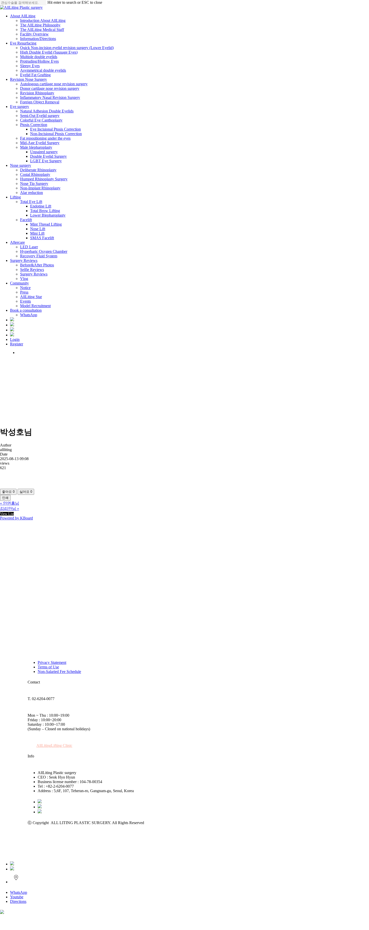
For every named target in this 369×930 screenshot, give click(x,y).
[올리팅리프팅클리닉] (2, 912)
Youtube (16, 897)
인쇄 (5, 498)
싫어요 (26, 492)
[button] (54, 745)
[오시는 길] (16, 882)
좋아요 (8, 492)
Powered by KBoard (16, 518)
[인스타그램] (40, 812)
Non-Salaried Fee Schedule (59, 671)
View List (7, 514)
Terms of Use (48, 667)
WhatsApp (18, 892)
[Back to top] (1, 923)
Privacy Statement (52, 662)
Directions (18, 901)
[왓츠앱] (12, 864)
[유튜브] (40, 807)
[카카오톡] (40, 802)
